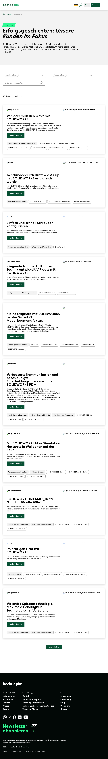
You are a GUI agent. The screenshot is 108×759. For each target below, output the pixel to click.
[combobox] (24, 75)
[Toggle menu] (103, 5)
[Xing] (9, 717)
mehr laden (54, 647)
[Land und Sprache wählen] (76, 5)
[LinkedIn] (20, 717)
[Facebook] (14, 717)
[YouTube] (26, 717)
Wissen (9, 14)
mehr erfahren (16, 135)
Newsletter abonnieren (15, 728)
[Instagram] (5, 717)
